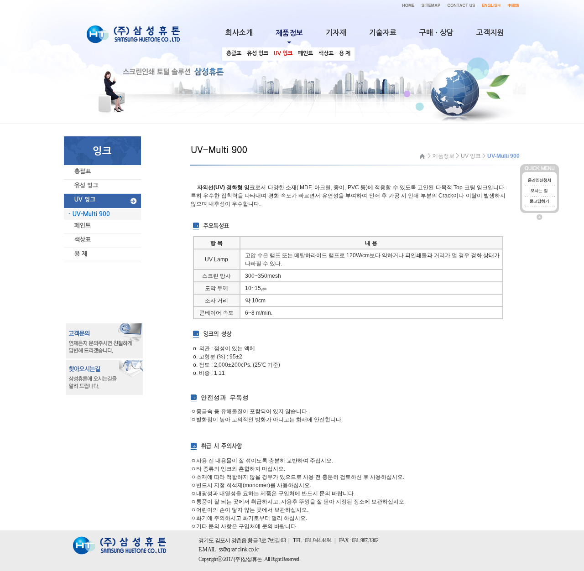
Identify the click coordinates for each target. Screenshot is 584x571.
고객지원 (490, 32)
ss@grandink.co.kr (239, 549)
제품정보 (443, 156)
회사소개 (239, 32)
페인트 (82, 225)
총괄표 (82, 171)
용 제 (80, 254)
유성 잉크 (86, 185)
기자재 (336, 32)
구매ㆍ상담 (436, 32)
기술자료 (382, 32)
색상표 (82, 240)
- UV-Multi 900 (89, 214)
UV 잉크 (84, 199)
